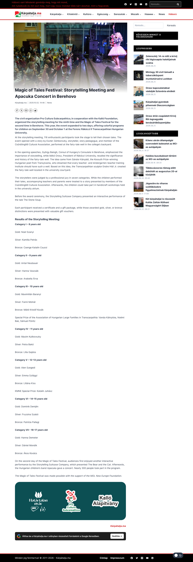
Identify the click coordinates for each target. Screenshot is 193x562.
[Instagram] (136, 4)
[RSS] (146, 4)
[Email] (26, 110)
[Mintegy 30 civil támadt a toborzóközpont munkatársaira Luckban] (139, 75)
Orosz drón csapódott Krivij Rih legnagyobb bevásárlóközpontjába (161, 119)
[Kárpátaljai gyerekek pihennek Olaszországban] (139, 105)
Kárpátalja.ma (21, 103)
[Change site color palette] (178, 555)
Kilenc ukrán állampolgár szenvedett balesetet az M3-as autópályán (162, 143)
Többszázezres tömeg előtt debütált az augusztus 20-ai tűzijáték (161, 171)
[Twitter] (131, 4)
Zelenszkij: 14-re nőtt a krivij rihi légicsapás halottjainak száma (161, 59)
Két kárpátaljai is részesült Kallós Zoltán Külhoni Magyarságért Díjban (160, 202)
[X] (22, 110)
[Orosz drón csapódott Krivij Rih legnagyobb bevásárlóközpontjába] (139, 119)
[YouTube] (141, 4)
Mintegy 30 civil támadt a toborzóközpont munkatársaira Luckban (160, 75)
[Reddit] (35, 110)
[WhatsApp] (31, 110)
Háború (173, 14)
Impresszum (117, 558)
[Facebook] (125, 4)
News (162, 14)
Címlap (104, 558)
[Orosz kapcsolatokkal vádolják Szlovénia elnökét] (139, 91)
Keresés (171, 25)
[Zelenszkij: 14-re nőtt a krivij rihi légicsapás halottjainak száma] (139, 59)
